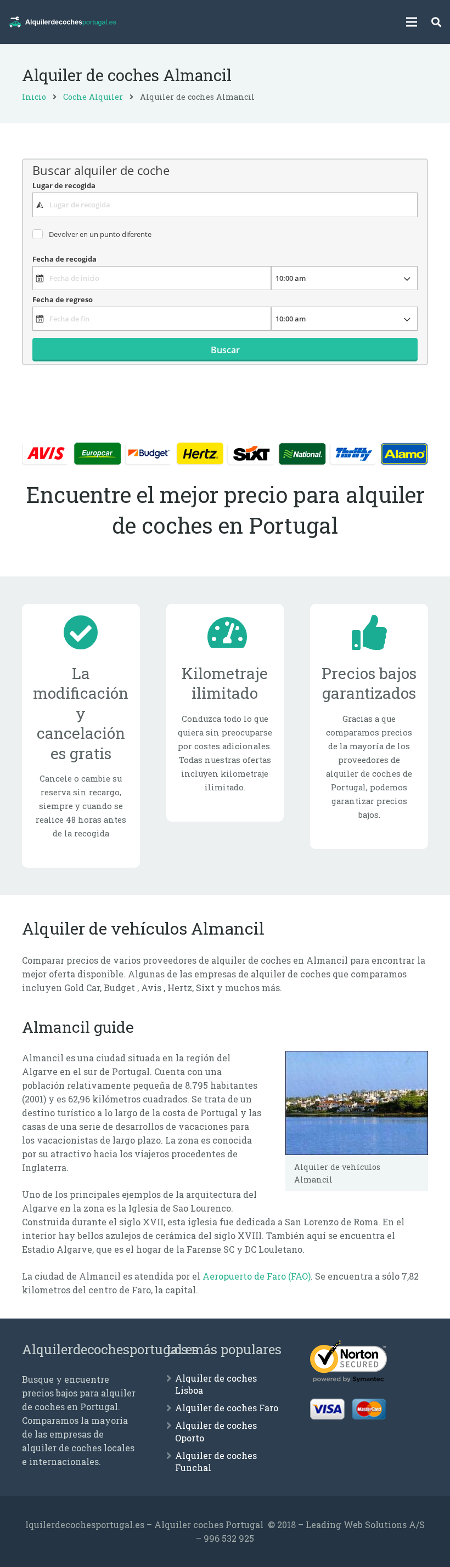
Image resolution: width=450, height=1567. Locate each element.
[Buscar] (436, 22)
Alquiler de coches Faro (226, 1407)
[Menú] (412, 22)
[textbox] (224, 205)
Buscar (225, 350)
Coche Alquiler (93, 97)
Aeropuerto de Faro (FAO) (257, 1276)
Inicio (34, 97)
